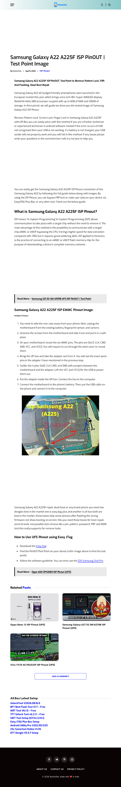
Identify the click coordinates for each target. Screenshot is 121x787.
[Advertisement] (60, 32)
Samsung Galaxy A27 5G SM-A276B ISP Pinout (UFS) (84, 626)
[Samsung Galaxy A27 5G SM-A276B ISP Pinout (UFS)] (86, 607)
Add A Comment (60, 676)
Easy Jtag (41, 546)
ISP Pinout (45, 71)
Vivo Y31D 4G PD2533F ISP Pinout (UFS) (32, 664)
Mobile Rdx (17, 71)
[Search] (109, 4)
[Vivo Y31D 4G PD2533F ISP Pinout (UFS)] (34, 647)
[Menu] (12, 4)
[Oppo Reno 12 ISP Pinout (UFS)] (34, 607)
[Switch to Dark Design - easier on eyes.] (102, 4)
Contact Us (57, 769)
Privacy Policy (76, 769)
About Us (41, 769)
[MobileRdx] (60, 5)
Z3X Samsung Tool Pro (90, 560)
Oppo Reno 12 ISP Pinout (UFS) (27, 624)
